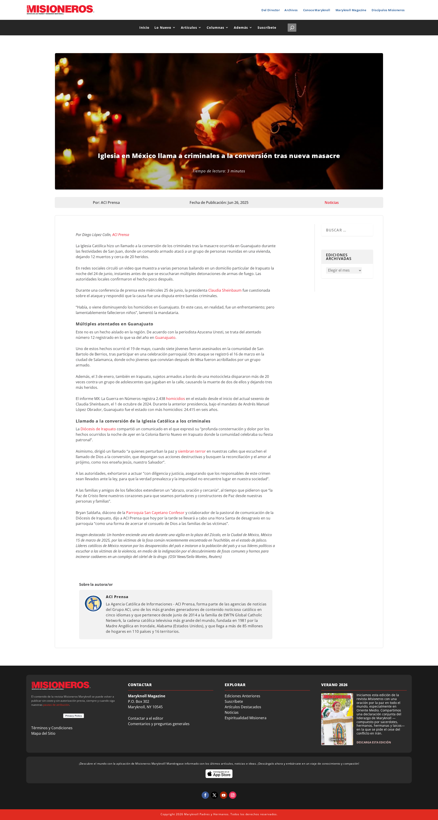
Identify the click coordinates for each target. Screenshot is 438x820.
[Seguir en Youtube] (223, 795)
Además (241, 27)
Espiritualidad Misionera (245, 717)
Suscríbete (267, 27)
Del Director (270, 10)
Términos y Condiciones (52, 727)
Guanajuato (165, 337)
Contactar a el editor (145, 718)
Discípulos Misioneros (388, 10)
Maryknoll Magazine (351, 10)
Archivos (290, 10)
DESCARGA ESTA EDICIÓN (374, 742)
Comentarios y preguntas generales (159, 723)
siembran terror (192, 451)
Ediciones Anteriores (242, 695)
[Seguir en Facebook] (205, 795)
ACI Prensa (120, 234)
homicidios (175, 398)
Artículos (189, 27)
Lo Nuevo (162, 27)
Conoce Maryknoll (316, 10)
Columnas (215, 27)
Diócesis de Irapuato (98, 428)
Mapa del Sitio (43, 733)
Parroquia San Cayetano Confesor (155, 512)
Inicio (144, 27)
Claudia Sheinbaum (225, 290)
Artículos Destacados (243, 706)
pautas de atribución (56, 705)
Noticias (332, 202)
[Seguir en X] (214, 795)
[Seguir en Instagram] (232, 795)
